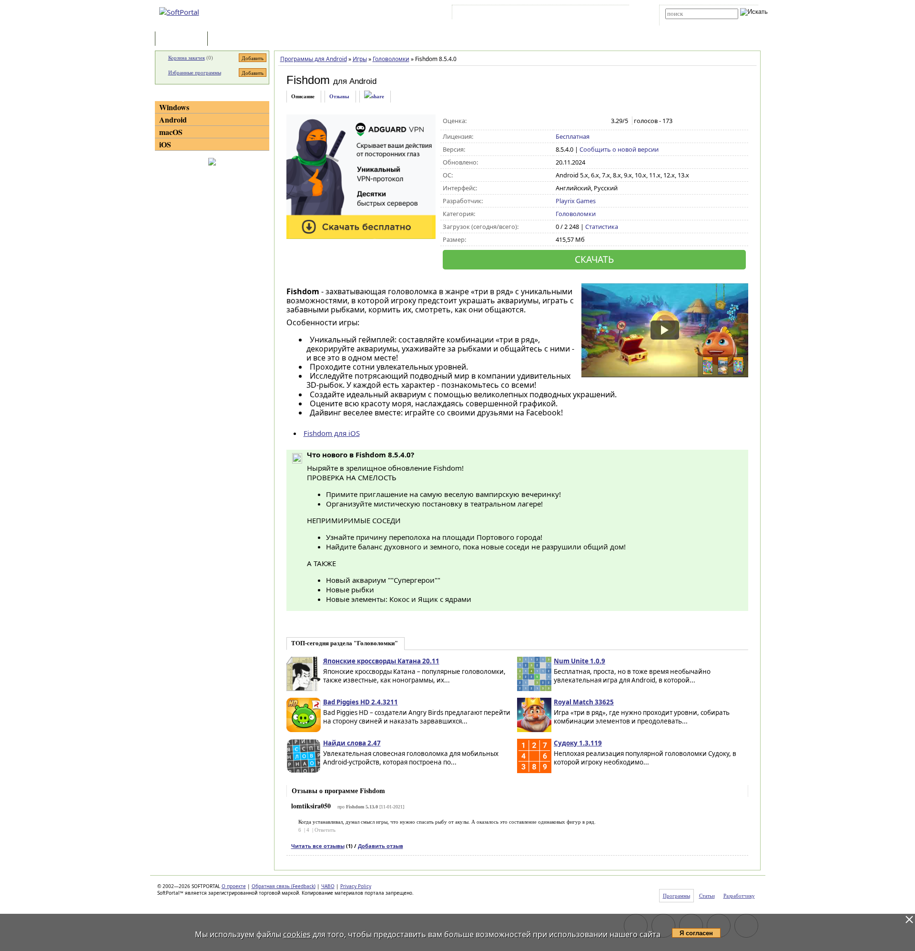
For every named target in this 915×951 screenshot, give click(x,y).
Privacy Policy (355, 886)
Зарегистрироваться (537, 14)
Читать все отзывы (318, 845)
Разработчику (739, 896)
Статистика (601, 226)
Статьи (231, 39)
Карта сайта (586, 14)
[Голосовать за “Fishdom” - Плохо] (571, 121)
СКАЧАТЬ (594, 259)
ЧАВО (328, 886)
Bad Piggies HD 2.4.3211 (360, 702)
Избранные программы (194, 72)
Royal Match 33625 (584, 702)
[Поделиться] (374, 97)
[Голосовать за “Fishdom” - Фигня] (561, 121)
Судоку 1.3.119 (578, 743)
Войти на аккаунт (483, 14)
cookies (297, 934)
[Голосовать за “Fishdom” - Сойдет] (581, 121)
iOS (165, 144)
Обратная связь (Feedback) (283, 886)
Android (173, 119)
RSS (615, 14)
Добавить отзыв (380, 845)
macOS (171, 131)
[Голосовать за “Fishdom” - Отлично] (601, 121)
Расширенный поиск (691, 22)
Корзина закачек (186, 58)
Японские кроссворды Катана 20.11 (381, 661)
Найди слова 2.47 (352, 743)
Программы (183, 39)
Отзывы (339, 96)
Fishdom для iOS (332, 433)
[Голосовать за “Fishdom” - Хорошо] (591, 121)
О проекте (234, 886)
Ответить (325, 830)
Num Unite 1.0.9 (579, 661)
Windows (174, 107)
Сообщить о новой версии (619, 149)
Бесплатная (573, 136)
